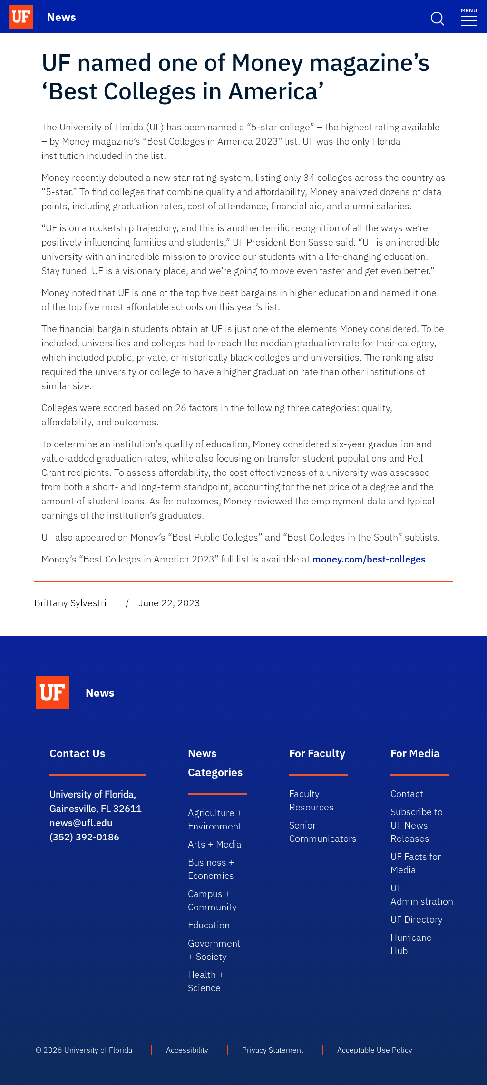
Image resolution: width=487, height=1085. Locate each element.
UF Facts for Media (415, 863)
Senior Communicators (323, 832)
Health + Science (206, 981)
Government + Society (214, 950)
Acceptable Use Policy (374, 1050)
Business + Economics (211, 869)
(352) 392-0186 (84, 836)
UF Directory (416, 919)
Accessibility (187, 1050)
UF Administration (421, 894)
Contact (406, 793)
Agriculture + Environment (215, 819)
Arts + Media (215, 844)
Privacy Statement (272, 1050)
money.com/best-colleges (369, 558)
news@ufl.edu (81, 822)
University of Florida (98, 1050)
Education (209, 924)
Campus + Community (212, 900)
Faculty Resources (311, 800)
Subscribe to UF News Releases (416, 825)
